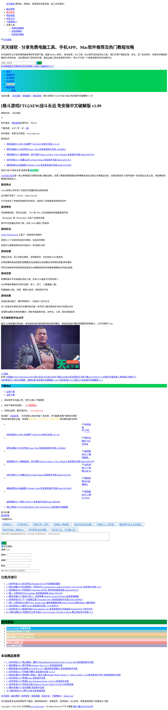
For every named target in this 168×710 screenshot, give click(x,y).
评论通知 (8, 546)
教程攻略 (10, 87)
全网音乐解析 (18, 34)
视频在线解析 (18, 28)
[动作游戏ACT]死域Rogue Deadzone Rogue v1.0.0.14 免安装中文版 (37, 681)
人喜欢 (4, 374)
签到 (8, 550)
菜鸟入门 (50, 66)
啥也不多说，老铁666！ (14, 530)
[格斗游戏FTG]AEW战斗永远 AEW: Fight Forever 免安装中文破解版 (37, 507)
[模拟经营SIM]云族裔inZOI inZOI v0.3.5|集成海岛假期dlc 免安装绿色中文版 (41, 668)
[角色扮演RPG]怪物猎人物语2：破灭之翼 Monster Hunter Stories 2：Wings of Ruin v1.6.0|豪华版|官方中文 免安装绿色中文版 (63, 675)
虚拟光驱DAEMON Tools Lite (20, 637)
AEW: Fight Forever (9, 235)
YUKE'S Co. (97, 377)
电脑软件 (10, 75)
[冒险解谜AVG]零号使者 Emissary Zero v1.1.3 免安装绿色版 (34, 665)
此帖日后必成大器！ (83, 524)
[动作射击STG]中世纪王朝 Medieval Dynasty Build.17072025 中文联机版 (40, 684)
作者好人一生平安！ (106, 524)
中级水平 (107, 377)
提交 (4, 543)
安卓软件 (10, 78)
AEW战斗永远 (7, 176)
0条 (27, 128)
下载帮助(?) (11, 22)
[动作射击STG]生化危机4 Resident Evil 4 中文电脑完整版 (33, 584)
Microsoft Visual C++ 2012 (18, 631)
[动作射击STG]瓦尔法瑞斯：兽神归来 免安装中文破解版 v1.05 (29, 380)
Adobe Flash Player (15, 640)
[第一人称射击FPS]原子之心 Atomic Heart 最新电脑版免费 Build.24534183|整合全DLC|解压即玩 (50, 603)
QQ (2, 570)
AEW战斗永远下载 (51, 377)
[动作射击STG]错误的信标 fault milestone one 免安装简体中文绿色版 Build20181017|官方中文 (49, 609)
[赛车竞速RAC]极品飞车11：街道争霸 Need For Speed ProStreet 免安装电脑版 (42, 596)
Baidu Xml (68, 696)
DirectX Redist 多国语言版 (18, 628)
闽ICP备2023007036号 (83, 706)
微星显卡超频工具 (14, 643)
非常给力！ (8, 524)
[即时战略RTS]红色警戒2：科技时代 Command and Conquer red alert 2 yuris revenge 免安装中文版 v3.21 (53, 587)
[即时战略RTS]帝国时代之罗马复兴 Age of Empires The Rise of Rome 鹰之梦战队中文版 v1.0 (49, 612)
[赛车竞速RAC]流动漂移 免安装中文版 (25, 687)
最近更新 (10, 9)
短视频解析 (17, 31)
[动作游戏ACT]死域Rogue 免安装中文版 (25, 678)
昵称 (3, 555)
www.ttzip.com (37, 706)
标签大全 (10, 19)
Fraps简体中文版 (14, 646)
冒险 (113, 377)
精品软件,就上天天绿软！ (131, 524)
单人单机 (34, 66)
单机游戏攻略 (24, 66)
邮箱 (3, 560)
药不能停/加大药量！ (38, 530)
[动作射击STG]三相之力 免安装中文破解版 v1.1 (81, 380)
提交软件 (10, 12)
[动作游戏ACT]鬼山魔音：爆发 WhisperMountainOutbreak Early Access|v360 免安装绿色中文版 (50, 662)
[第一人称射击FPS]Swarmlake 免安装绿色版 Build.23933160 (34, 593)
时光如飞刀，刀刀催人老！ (64, 530)
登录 (14, 90)
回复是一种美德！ (62, 524)
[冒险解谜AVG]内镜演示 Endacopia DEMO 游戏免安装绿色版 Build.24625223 (42, 590)
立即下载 (10, 392)
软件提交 (25, 696)
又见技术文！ (23, 524)
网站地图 (10, 15)
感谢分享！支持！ (41, 524)
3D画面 (42, 66)
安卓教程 (5, 66)
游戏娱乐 (10, 84)
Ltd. (90, 377)
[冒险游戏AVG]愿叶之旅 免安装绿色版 (25, 691)
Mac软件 (10, 81)
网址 (3, 566)
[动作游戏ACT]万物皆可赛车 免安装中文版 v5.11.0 (30, 672)
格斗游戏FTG (130, 377)
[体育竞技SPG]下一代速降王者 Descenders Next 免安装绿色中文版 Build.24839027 (44, 599)
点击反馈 (14, 416)
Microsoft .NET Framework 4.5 (20, 634)
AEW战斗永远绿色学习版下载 (74, 377)
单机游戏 (37, 96)
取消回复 (5, 515)
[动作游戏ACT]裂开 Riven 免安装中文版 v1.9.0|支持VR (32, 606)
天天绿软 (10, 4)
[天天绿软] (6, 40)
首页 (8, 71)
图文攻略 (13, 66)
